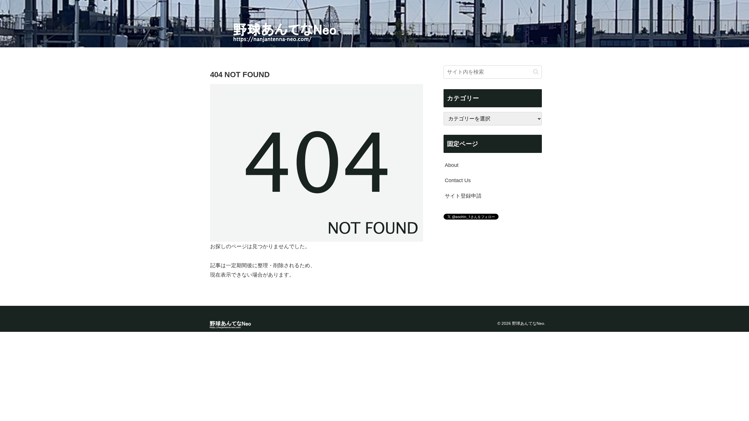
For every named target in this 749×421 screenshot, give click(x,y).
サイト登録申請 (463, 196)
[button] (536, 71)
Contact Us (458, 180)
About (451, 165)
